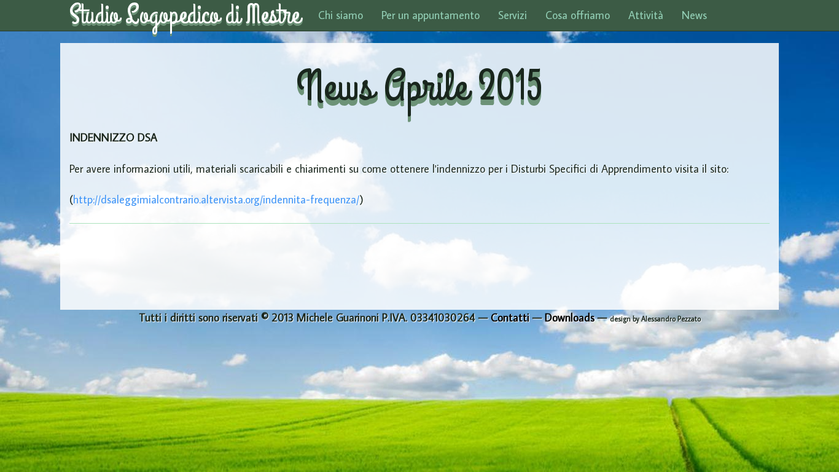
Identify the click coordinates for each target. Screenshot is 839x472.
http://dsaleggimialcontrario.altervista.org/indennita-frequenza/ (216, 199)
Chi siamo (340, 15)
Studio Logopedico (184, 15)
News (694, 15)
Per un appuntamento (430, 15)
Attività (645, 15)
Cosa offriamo (577, 15)
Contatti (510, 317)
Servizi (512, 15)
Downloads (570, 317)
